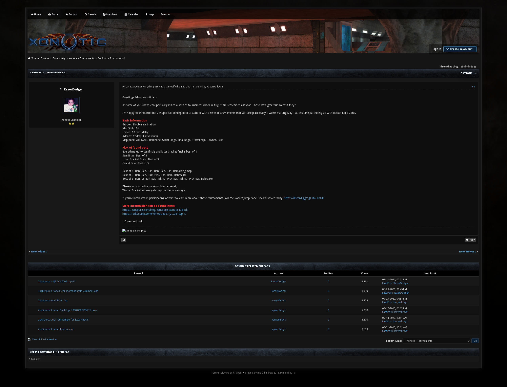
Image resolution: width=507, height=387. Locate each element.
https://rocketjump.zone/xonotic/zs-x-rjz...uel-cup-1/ (154, 213)
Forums (72, 14)
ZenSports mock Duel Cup (53, 300)
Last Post (387, 283)
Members (111, 14)
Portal (54, 14)
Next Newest (467, 251)
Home (37, 14)
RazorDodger (73, 89)
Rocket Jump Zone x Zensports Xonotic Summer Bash (68, 290)
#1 (473, 86)
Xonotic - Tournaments (81, 58)
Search (92, 14)
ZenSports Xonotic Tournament (55, 329)
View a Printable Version (44, 339)
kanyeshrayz (279, 300)
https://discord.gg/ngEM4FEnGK (304, 198)
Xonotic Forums (40, 58)
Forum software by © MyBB (227, 372)
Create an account (462, 49)
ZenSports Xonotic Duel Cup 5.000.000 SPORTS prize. (68, 310)
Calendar (132, 14)
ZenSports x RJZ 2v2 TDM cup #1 (56, 281)
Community (58, 58)
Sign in (437, 48)
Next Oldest (39, 251)
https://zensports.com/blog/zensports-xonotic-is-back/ (155, 209)
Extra (164, 14)
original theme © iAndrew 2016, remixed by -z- (270, 372)
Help (151, 14)
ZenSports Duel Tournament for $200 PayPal (63, 319)
